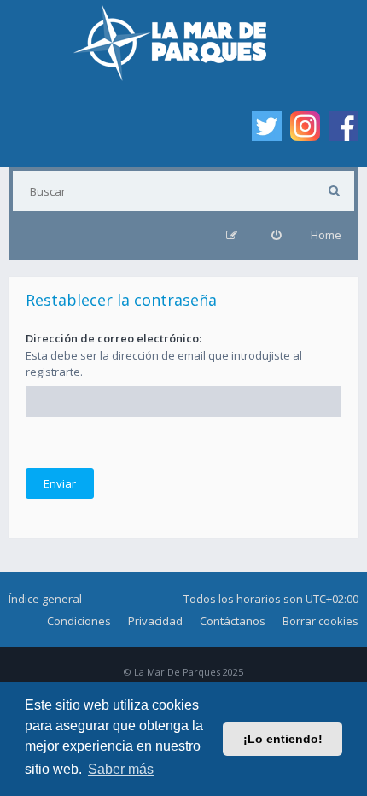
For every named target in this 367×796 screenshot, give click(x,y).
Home (326, 235)
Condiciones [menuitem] (79, 621)
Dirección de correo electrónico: (113, 338)
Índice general (45, 598)
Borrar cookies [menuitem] (320, 621)
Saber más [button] (121, 769)
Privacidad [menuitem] (155, 621)
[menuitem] (276, 235)
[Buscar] (334, 191)
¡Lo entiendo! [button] (283, 739)
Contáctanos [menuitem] (232, 621)
